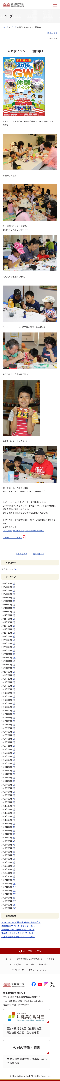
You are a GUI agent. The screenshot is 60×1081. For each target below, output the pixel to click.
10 (14, 657)
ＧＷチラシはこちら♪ (12, 537)
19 (14, 904)
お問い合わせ (45, 964)
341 (16, 569)
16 (14, 908)
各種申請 (50, 958)
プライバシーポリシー (38, 970)
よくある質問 (15, 964)
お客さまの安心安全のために (29, 958)
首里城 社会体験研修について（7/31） (18, 936)
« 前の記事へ (21, 553)
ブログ (13, 27)
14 (14, 887)
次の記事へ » (38, 553)
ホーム (6, 27)
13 (14, 890)
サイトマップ (18, 970)
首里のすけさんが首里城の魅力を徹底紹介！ (20, 922)
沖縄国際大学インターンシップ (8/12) (17, 929)
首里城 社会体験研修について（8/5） (17, 933)
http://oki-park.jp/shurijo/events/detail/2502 (23, 530)
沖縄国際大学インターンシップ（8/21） (19, 925)
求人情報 (30, 964)
